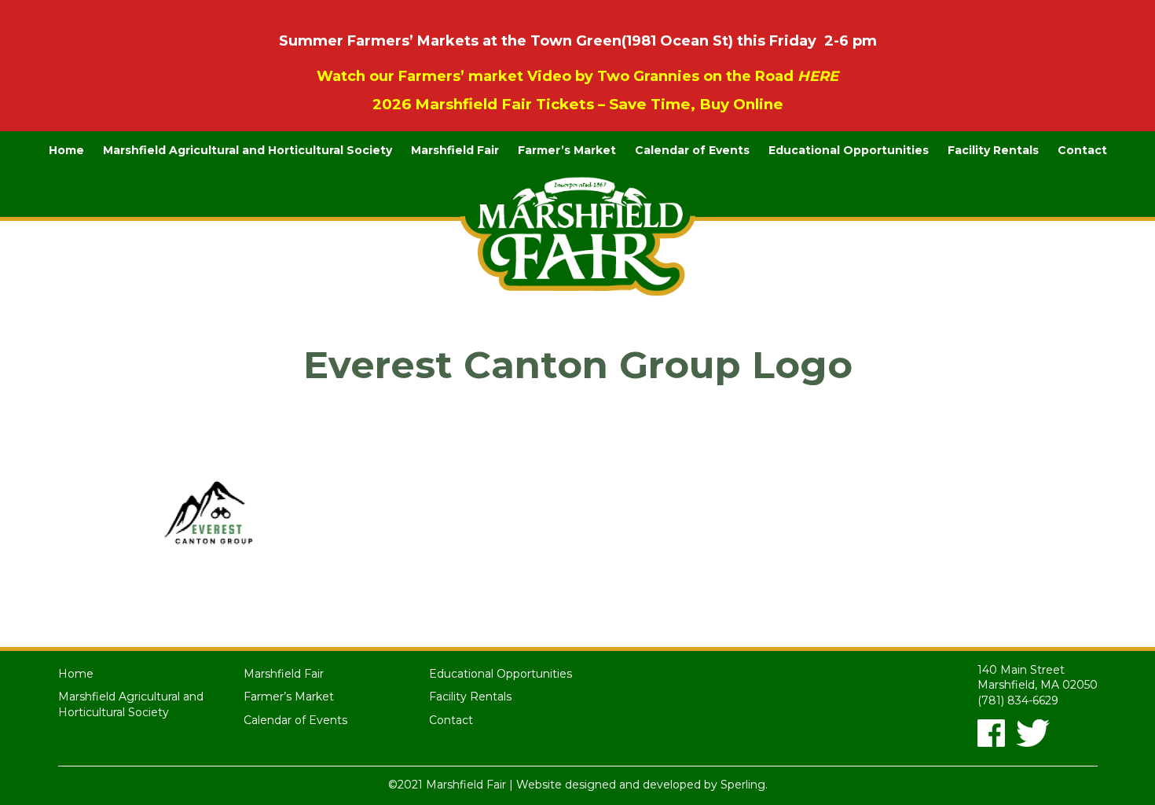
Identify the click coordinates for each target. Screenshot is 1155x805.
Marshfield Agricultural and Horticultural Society (247, 150)
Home (66, 150)
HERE (818, 76)
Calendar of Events (692, 150)
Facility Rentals (993, 150)
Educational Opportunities (848, 150)
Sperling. (744, 784)
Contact (1082, 150)
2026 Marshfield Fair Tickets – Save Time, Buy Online (577, 104)
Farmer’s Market (567, 150)
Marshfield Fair (455, 150)
